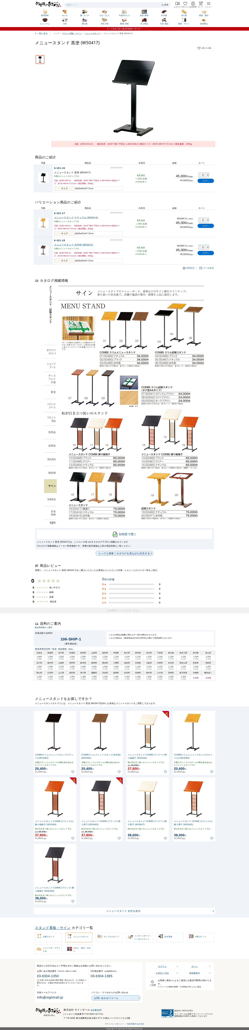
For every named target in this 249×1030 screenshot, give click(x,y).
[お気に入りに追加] (73, 772)
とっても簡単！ (124, 553)
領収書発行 (194, 973)
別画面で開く (128, 534)
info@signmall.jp (50, 997)
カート (194, 966)
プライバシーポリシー (114, 1024)
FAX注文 (190, 267)
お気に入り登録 (206, 48)
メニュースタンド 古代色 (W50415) (73, 244)
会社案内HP (96, 1010)
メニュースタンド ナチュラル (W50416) (76, 217)
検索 (166, 5)
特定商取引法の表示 (135, 1024)
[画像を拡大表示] (133, 97)
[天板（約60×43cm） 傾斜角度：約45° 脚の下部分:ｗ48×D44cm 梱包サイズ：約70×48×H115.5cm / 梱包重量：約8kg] (40, 59)
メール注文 (208, 267)
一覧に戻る (42, 33)
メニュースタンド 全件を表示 (123, 911)
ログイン (162, 966)
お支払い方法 (162, 973)
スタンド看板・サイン (53, 927)
